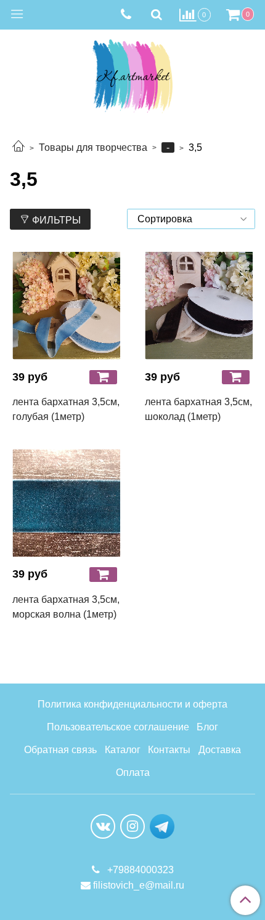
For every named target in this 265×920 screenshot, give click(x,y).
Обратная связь (60, 749)
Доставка (219, 749)
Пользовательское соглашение (118, 727)
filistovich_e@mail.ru (138, 885)
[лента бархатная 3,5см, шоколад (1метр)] (199, 306)
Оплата (133, 772)
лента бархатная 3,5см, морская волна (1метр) (66, 606)
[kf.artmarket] (132, 73)
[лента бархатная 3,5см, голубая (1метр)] (66, 306)
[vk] (103, 826)
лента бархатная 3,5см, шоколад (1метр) (198, 409)
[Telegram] (162, 825)
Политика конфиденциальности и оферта (132, 704)
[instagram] (132, 826)
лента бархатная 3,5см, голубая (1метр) (66, 409)
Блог (207, 727)
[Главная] (18, 147)
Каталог (123, 749)
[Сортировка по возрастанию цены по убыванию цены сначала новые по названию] (191, 219)
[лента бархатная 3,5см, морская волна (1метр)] (66, 503)
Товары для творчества (93, 147)
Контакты (169, 749)
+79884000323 (139, 870)
